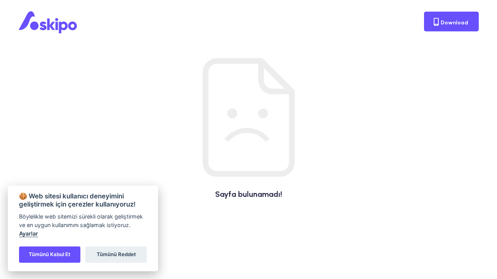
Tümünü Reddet (116, 254)
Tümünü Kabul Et (49, 254)
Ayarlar (28, 233)
